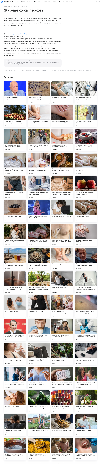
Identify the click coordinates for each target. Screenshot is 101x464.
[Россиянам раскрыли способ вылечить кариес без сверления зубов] (86, 449)
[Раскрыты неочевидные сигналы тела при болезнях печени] (39, 116)
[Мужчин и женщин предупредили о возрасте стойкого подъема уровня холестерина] (15, 378)
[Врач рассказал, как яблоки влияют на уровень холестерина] (15, 116)
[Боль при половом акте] (62, 282)
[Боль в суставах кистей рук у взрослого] (86, 235)
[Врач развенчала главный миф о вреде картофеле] (62, 425)
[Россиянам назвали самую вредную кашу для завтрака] (86, 140)
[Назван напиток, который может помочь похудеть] (15, 235)
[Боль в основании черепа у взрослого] (15, 425)
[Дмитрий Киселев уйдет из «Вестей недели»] (15, 92)
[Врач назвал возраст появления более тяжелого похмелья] (86, 259)
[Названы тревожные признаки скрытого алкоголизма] (62, 330)
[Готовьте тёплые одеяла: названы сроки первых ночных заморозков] (62, 354)
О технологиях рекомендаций (77, 462)
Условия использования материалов (53, 462)
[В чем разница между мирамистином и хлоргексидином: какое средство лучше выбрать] (15, 306)
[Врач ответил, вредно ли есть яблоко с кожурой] (86, 187)
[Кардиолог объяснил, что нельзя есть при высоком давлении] (62, 164)
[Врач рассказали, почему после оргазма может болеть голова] (62, 187)
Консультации (7, 6)
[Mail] (2, 2)
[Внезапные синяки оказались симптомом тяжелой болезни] (62, 116)
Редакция (42, 462)
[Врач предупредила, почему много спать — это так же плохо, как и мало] (15, 164)
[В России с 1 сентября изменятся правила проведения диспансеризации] (39, 187)
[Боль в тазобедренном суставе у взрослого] (15, 187)
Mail (2, 462)
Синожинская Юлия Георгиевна (21, 34)
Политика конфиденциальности (91, 462)
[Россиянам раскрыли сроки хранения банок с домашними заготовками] (62, 401)
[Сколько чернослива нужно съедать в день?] (15, 211)
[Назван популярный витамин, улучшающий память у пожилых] (39, 282)
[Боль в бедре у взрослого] (39, 306)
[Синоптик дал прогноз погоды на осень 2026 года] (39, 140)
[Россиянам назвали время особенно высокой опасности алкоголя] (15, 259)
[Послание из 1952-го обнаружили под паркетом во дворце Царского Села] (39, 92)
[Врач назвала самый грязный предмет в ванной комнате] (15, 282)
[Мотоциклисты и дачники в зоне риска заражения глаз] (39, 425)
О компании (7, 462)
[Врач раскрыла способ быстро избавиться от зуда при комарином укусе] (86, 306)
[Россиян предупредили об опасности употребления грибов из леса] (39, 259)
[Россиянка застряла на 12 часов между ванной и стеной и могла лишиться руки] (86, 330)
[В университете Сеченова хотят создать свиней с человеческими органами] (86, 211)
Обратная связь (66, 462)
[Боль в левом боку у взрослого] (86, 425)
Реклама (12, 462)
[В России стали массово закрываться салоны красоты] (39, 164)
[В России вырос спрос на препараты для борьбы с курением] (39, 378)
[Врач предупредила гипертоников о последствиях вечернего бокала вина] (62, 306)
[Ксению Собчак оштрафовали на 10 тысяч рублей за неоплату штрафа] (15, 330)
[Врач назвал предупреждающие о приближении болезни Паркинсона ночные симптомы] (39, 354)
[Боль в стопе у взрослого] (62, 259)
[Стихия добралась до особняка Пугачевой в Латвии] (39, 211)
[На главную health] (8, 2)
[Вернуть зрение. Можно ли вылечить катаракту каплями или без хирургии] (15, 401)
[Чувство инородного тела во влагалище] (86, 164)
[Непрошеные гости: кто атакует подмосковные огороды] (62, 449)
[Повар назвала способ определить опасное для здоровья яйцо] (62, 140)
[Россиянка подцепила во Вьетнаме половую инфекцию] (86, 116)
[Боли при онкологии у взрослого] (62, 211)
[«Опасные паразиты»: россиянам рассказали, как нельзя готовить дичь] (39, 235)
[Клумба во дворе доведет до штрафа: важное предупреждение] (86, 401)
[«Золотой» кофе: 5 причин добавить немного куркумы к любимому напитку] (39, 449)
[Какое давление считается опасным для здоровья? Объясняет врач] (86, 92)
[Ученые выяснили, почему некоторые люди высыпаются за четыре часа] (86, 282)
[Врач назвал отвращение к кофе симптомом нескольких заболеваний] (39, 330)
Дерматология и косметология (19, 6)
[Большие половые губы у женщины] (62, 92)
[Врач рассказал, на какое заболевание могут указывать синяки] (15, 140)
